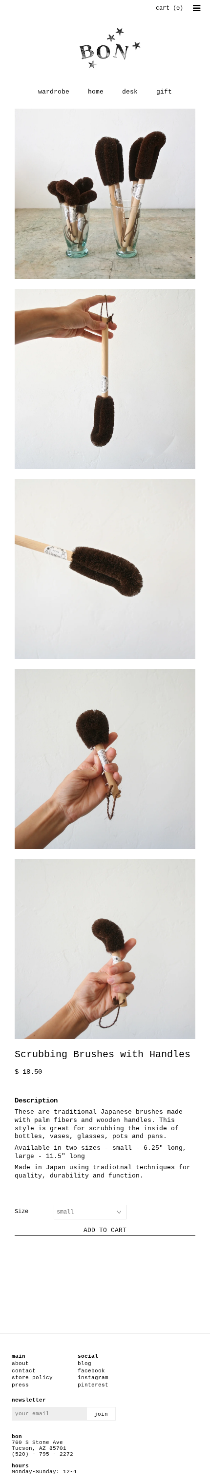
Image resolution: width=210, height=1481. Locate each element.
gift (164, 91)
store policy (32, 1378)
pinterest (93, 1385)
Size (21, 1211)
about (20, 1364)
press (20, 1385)
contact (24, 1371)
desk (130, 91)
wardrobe (53, 91)
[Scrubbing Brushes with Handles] (105, 194)
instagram (93, 1378)
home (96, 91)
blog (84, 1364)
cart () (169, 8)
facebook (91, 1371)
